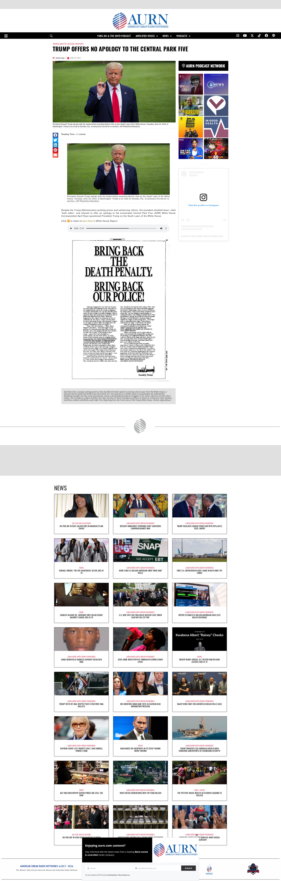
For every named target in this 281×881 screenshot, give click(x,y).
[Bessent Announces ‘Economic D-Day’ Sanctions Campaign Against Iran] (140, 505)
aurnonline (220, 236)
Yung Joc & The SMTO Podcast (114, 36)
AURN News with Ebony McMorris (140, 523)
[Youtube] (245, 35)
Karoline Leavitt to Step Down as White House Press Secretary (199, 838)
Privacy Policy (113, 875)
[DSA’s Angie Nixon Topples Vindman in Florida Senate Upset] (140, 639)
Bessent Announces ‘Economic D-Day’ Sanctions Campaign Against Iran (140, 527)
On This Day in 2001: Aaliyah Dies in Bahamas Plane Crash (81, 527)
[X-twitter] (252, 35)
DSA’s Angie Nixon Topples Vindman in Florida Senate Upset (140, 660)
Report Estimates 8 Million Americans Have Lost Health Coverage (200, 616)
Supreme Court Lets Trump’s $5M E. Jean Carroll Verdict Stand (81, 749)
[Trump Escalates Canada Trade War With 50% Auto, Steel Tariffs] (199, 505)
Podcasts (182, 36)
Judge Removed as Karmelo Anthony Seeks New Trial (81, 660)
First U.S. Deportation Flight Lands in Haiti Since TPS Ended (199, 571)
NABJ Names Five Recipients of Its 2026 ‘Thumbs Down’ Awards (140, 749)
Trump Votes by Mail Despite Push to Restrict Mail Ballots (81, 705)
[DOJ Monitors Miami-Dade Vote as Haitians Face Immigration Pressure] (140, 683)
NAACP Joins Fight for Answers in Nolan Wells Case (199, 703)
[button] (55, 135)
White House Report (72, 44)
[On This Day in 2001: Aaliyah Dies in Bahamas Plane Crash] (81, 505)
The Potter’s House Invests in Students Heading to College (199, 794)
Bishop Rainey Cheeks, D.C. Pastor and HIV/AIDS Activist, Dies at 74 (199, 660)
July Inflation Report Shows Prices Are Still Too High (81, 794)
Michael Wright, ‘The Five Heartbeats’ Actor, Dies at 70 (81, 571)
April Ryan (87, 221)
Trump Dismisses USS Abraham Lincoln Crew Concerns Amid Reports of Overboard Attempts (199, 749)
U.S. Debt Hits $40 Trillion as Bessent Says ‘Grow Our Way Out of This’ (140, 616)
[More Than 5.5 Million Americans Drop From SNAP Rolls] (140, 550)
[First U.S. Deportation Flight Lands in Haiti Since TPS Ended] (199, 550)
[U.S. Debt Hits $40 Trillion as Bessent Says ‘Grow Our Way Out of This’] (140, 594)
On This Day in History (81, 523)
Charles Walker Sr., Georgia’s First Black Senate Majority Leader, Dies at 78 (81, 616)
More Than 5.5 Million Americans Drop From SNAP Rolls (140, 571)
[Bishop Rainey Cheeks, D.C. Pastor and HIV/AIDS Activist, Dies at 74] (199, 639)
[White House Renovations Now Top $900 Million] (140, 772)
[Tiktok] (259, 35)
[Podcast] (273, 35)
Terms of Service (123, 875)
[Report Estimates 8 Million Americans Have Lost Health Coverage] (199, 594)
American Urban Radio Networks (196, 236)
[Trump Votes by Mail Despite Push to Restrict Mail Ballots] (81, 683)
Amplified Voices (145, 36)
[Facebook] (266, 35)
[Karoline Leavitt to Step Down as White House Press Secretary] (199, 817)
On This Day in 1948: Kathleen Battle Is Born (81, 837)
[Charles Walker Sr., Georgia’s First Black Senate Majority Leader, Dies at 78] (81, 594)
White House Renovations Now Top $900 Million (140, 792)
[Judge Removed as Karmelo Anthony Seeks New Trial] (81, 639)
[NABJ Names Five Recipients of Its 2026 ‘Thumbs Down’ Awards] (140, 728)
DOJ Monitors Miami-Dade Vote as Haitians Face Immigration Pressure (140, 705)
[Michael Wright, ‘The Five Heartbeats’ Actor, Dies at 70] (81, 550)
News (166, 36)
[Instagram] (237, 35)
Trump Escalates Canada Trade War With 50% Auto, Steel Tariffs (199, 527)
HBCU (196, 790)
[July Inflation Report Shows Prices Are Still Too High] (81, 772)
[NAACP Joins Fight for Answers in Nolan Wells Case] (199, 683)
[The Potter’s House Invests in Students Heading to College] (199, 772)
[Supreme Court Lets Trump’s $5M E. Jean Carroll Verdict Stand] (81, 728)
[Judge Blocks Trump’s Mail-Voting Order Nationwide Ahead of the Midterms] (140, 817)
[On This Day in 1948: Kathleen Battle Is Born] (81, 817)
